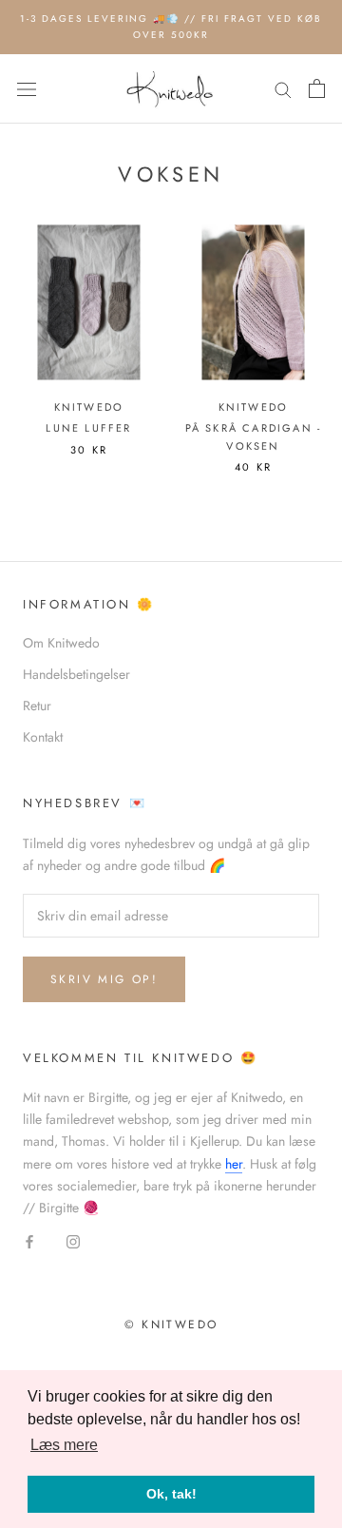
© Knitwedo (171, 1324)
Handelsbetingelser (76, 674)
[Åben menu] (26, 89)
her (233, 1163)
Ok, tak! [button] (171, 1493)
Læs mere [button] (64, 1445)
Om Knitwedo (61, 642)
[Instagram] (73, 1240)
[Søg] (283, 89)
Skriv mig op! (104, 979)
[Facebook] (29, 1240)
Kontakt (43, 736)
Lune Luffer (88, 427)
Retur (37, 705)
